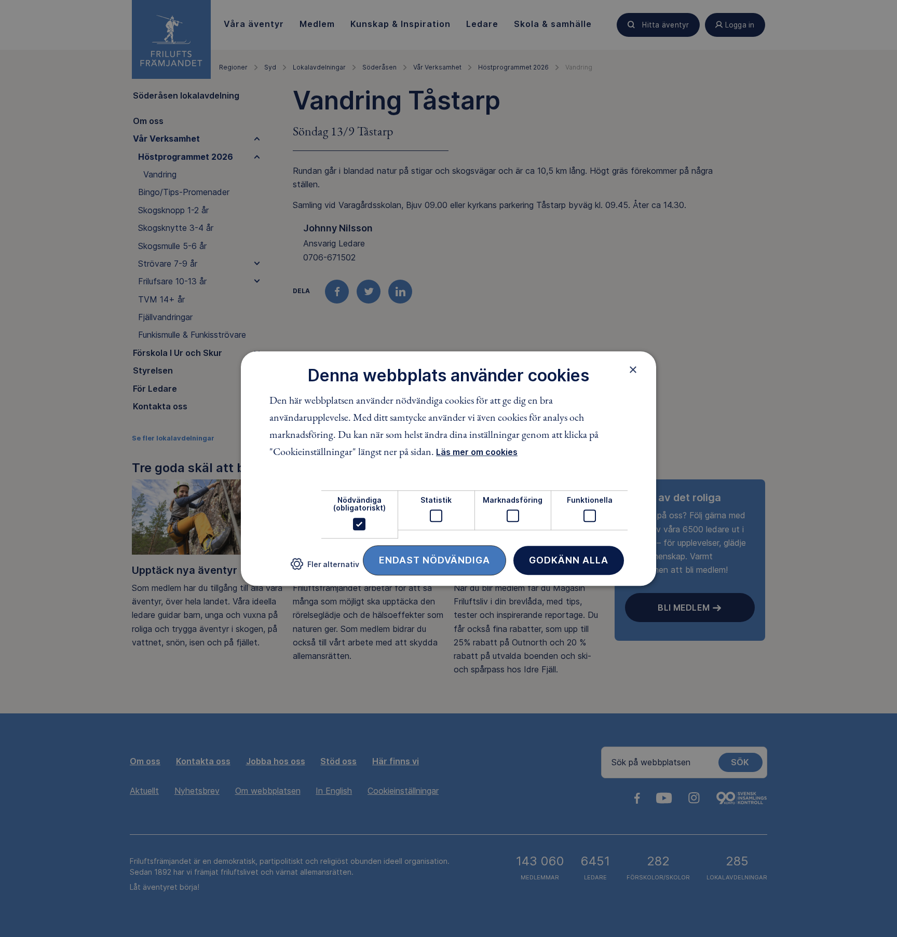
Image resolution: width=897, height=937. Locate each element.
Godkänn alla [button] (568, 560)
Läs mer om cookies (477, 452)
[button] (325, 568)
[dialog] (448, 468)
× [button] (633, 369)
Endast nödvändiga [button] (434, 560)
